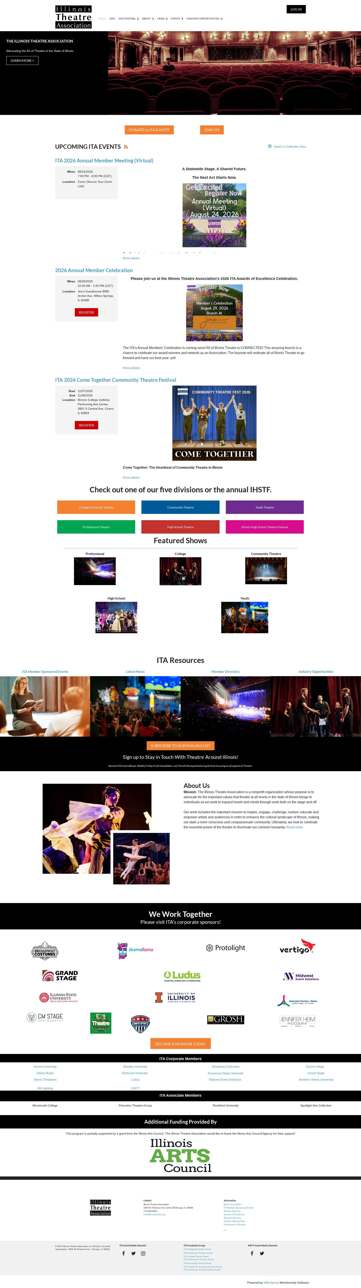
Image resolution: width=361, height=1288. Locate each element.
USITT (135, 1088)
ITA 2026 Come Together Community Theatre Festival (115, 380)
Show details (131, 258)
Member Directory (225, 671)
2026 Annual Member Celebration (94, 270)
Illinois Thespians (45, 1079)
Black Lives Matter (232, 1204)
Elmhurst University (135, 1073)
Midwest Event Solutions (225, 1079)
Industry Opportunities (316, 671)
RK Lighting (45, 1088)
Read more (294, 827)
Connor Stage (315, 1066)
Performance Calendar (234, 1224)
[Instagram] (143, 1253)
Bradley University (135, 1066)
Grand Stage (316, 1073)
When (71, 171)
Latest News (135, 671)
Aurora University (45, 1066)
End (72, 395)
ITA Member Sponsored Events (45, 671)
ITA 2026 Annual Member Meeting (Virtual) (104, 160)
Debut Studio (45, 1073)
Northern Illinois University (316, 1079)
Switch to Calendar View (290, 146)
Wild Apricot (271, 1282)
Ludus (135, 1079)
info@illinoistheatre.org (154, 1214)
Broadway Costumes (225, 1066)
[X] (133, 1253)
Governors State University (225, 1073)
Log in (296, 9)
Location (68, 181)
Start (72, 391)
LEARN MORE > (22, 60)
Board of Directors (232, 1218)
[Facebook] (123, 1253)
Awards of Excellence (234, 1214)
